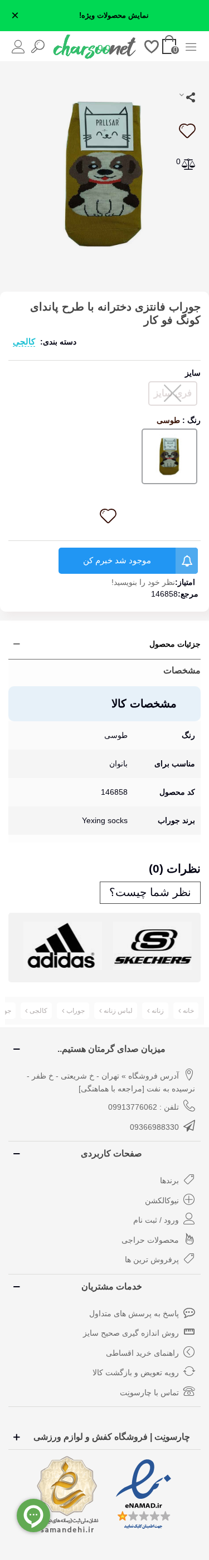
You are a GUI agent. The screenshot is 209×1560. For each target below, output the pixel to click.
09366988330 (154, 1127)
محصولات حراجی (150, 1240)
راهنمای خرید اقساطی (142, 1353)
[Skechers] (152, 946)
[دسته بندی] (191, 46)
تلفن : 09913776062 (143, 1107)
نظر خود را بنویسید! (143, 582)
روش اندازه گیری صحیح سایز (131, 1332)
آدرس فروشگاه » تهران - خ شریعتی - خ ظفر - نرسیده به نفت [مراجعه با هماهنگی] (111, 1082)
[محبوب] (152, 46)
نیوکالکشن (162, 1200)
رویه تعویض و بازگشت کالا (136, 1372)
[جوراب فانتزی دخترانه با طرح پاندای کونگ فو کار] (104, 173)
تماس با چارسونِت (149, 1392)
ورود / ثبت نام (156, 1219)
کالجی (24, 341)
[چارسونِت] (94, 46)
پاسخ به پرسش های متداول (134, 1313)
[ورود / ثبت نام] (18, 46)
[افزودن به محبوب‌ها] (186, 131)
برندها (169, 1180)
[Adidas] (62, 946)
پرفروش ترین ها (152, 1259)
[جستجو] (37, 46)
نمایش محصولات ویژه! (114, 15)
